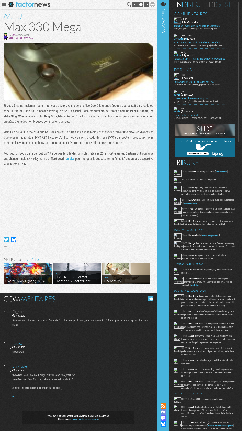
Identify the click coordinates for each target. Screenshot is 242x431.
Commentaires (190, 13)
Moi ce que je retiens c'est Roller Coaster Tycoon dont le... (198, 61)
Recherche (129, 4)
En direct (188, 4)
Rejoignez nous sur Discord (163, 412)
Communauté (163, 198)
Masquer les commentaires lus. (150, 298)
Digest (220, 4)
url (13, 396)
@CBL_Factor (28, 38)
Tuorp (183, 74)
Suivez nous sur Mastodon (163, 418)
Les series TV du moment (186, 115)
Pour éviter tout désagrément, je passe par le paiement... (197, 84)
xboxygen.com (190, 203)
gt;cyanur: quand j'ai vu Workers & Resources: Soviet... (197, 101)
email (16, 38)
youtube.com (221, 171)
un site (70, 158)
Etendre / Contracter (163, 400)
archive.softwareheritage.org (220, 425)
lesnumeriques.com (210, 235)
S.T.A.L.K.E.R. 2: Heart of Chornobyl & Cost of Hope (198, 42)
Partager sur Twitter (6, 239)
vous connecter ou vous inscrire (85, 419)
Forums (183, 69)
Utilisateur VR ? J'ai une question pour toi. (194, 81)
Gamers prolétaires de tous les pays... (191, 98)
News (6, 246)
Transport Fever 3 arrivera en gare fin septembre (197, 25)
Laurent (184, 18)
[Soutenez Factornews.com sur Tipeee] (205, 155)
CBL (14, 35)
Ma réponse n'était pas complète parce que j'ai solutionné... (199, 45)
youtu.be (195, 285)
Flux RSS (163, 406)
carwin (183, 91)
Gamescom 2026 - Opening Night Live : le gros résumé (199, 59)
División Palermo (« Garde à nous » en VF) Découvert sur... (198, 117)
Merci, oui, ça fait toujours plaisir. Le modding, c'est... (196, 28)
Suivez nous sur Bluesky (163, 424)
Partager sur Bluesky (13, 239)
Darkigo (184, 52)
